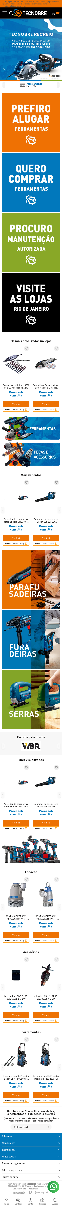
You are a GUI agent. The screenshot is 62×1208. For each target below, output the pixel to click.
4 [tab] (49, 78)
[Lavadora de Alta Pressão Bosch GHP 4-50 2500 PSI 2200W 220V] (46, 797)
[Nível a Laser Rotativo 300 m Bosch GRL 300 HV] (46, 909)
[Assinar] (48, 1127)
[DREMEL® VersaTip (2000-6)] (16, 989)
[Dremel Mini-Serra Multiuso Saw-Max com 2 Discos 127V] (46, 378)
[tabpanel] (31, 50)
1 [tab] (41, 78)
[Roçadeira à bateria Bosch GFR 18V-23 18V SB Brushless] (16, 797)
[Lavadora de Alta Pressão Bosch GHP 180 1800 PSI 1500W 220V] (16, 1070)
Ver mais (16, 822)
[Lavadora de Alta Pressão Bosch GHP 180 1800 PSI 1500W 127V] (46, 1070)
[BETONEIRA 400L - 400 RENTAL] (16, 909)
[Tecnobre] (30, 13)
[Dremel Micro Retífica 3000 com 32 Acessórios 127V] (16, 378)
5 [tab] (52, 78)
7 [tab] (57, 78)
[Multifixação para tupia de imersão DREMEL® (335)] (46, 989)
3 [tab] (46, 78)
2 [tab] (44, 78)
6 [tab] (55, 78)
